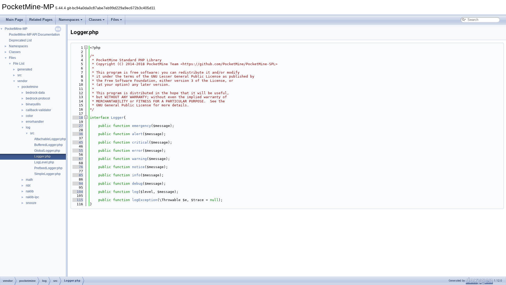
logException (144, 200)
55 (77, 151)
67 (77, 159)
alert (137, 134)
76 (77, 167)
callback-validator (38, 110)
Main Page (14, 20)
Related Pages (40, 20)
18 (77, 118)
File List (18, 63)
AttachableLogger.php (50, 139)
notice (138, 167)
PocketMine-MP (16, 29)
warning (139, 159)
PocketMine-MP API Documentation (34, 34)
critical (140, 142)
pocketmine (30, 87)
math (29, 180)
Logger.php (42, 156)
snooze (31, 203)
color (29, 116)
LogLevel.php (44, 162)
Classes (95, 20)
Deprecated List (20, 40)
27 (77, 126)
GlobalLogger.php (47, 151)
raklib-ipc (32, 197)
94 (77, 184)
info (136, 175)
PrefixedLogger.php (48, 168)
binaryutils (33, 104)
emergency (141, 126)
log (28, 127)
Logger (117, 118)
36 (77, 134)
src (19, 75)
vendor (22, 81)
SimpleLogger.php (47, 174)
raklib (30, 191)
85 (77, 175)
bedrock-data (35, 92)
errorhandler (35, 122)
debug (137, 184)
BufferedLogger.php (48, 145)
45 (77, 142)
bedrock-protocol (38, 98)
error (137, 151)
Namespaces (69, 20)
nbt (28, 185)
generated (24, 69)
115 (77, 200)
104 (77, 192)
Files (115, 20)
